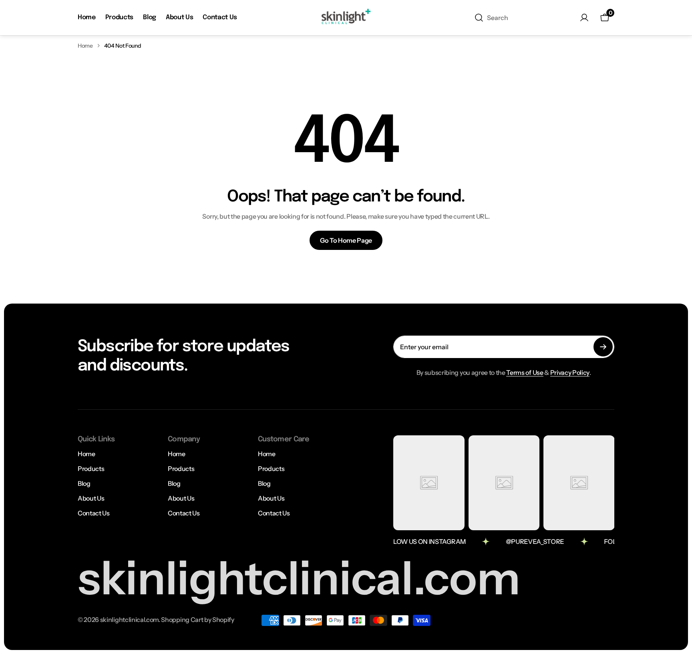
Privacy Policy (570, 372)
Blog (84, 483)
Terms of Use (524, 372)
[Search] (479, 17)
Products (91, 469)
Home (85, 45)
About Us (91, 498)
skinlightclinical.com (129, 620)
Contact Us (94, 513)
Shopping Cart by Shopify (197, 620)
